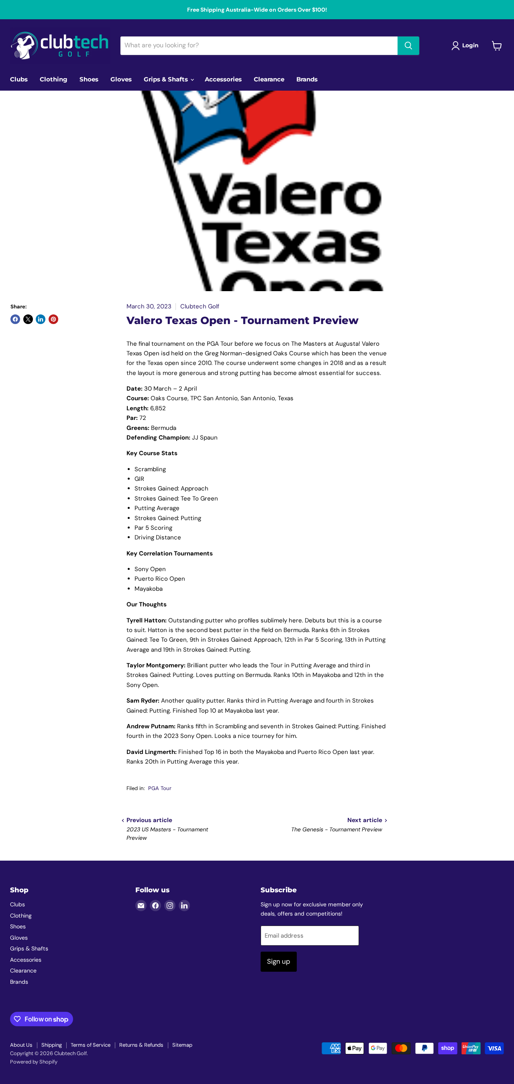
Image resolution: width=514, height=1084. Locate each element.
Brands (307, 79)
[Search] (408, 45)
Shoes (89, 79)
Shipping (51, 1044)
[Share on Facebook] (15, 319)
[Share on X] (28, 319)
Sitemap (182, 1044)
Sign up (278, 961)
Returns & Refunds (141, 1044)
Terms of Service (90, 1044)
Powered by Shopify (33, 1061)
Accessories (223, 79)
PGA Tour (159, 788)
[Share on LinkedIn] (40, 319)
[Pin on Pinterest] (53, 319)
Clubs (19, 79)
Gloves (121, 79)
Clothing (53, 79)
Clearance (269, 79)
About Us (21, 1044)
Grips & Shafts (167, 79)
